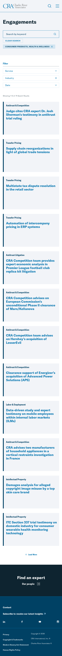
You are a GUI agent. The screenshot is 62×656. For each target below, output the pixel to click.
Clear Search (12, 41)
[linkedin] (4, 621)
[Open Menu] (57, 6)
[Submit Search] (55, 34)
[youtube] (40, 621)
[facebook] (22, 621)
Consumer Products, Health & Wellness (27, 47)
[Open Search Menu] (49, 6)
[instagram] (58, 621)
